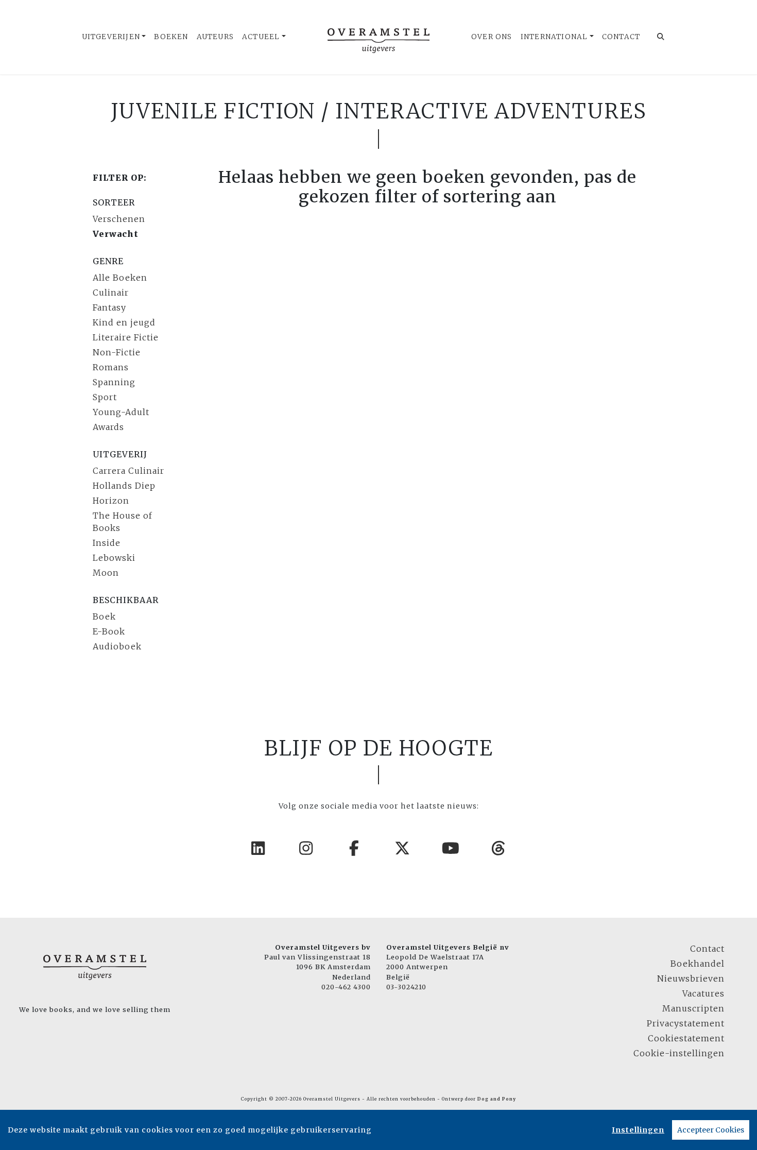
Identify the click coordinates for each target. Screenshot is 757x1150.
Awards (108, 427)
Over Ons (491, 36)
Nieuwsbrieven (691, 978)
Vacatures (703, 993)
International (554, 36)
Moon (106, 573)
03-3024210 (406, 987)
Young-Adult (121, 412)
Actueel (261, 36)
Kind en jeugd (124, 322)
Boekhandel (697, 963)
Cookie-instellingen (679, 1053)
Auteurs (215, 36)
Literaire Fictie (126, 337)
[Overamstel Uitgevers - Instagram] (306, 848)
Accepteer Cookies (710, 1130)
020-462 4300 (346, 987)
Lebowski (114, 558)
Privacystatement (686, 1023)
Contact (621, 36)
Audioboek (117, 646)
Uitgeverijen (111, 36)
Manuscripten (693, 1008)
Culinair (111, 292)
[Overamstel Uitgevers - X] (403, 848)
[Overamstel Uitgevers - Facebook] (355, 848)
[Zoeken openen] (660, 37)
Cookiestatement (686, 1038)
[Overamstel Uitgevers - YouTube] (451, 848)
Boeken (171, 36)
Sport (105, 397)
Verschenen (119, 219)
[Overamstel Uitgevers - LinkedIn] (258, 848)
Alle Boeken (120, 277)
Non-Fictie (117, 352)
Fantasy (109, 307)
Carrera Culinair (128, 471)
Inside (107, 543)
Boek (104, 616)
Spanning (114, 382)
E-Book (109, 631)
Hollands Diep (124, 485)
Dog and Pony (496, 1099)
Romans (111, 367)
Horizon (111, 500)
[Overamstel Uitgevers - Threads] (499, 848)
